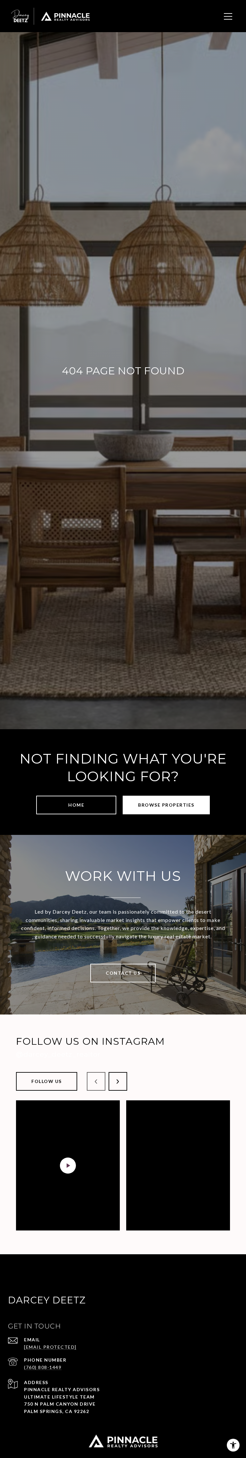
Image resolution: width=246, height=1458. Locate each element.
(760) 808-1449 (43, 1367)
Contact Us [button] (123, 973)
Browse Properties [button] (166, 805)
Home (76, 805)
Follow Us (46, 1081)
